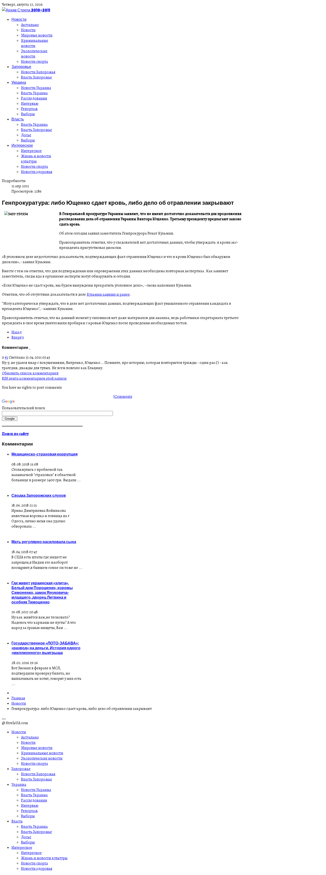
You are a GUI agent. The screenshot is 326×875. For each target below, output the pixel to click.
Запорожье (21, 66)
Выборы (28, 114)
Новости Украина (36, 87)
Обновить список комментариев (30, 373)
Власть (17, 119)
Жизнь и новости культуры (36, 158)
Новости (18, 19)
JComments (122, 396)
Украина (18, 82)
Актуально (30, 24)
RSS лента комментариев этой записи (34, 378)
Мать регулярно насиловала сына (43, 541)
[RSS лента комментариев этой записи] (29, 347)
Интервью (29, 103)
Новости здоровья (36, 171)
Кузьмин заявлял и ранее (108, 294)
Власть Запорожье (36, 77)
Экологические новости (34, 53)
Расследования (34, 98)
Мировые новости (37, 35)
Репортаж (29, 108)
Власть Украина (34, 93)
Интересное (22, 145)
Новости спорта (34, 61)
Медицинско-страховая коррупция (44, 454)
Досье (26, 135)
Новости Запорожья (38, 72)
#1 (6, 357)
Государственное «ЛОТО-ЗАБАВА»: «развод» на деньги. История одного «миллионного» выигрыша (45, 648)
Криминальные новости (34, 43)
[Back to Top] (4, 719)
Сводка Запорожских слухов (38, 495)
